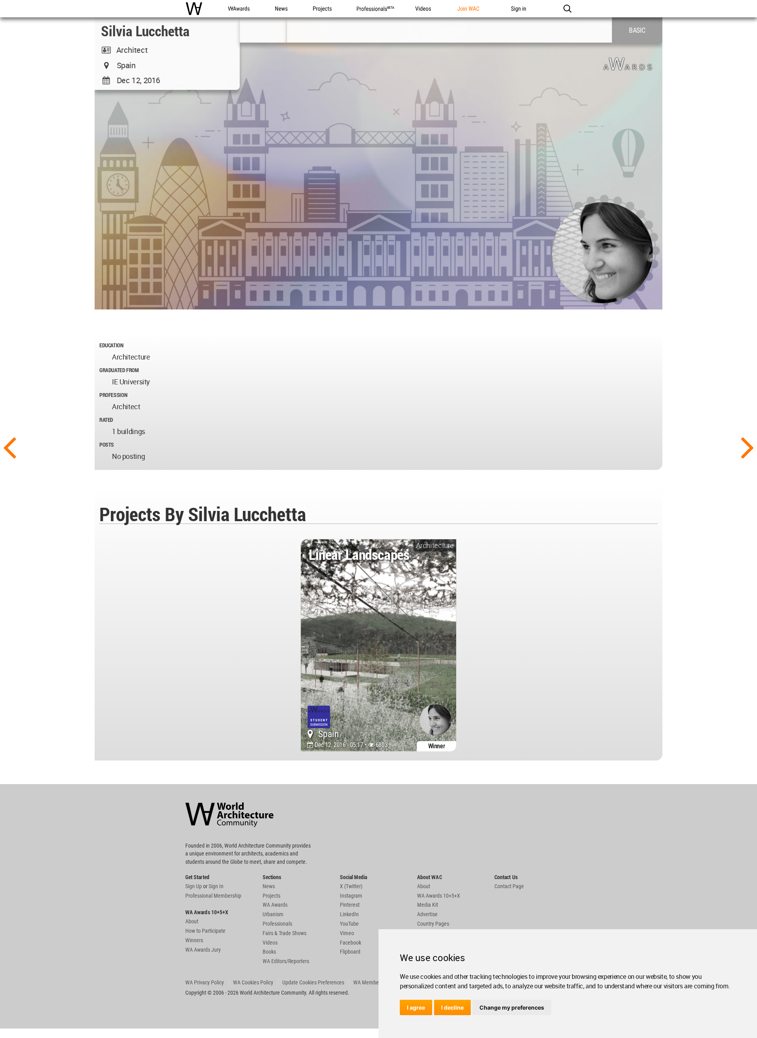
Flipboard (350, 952)
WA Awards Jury (203, 950)
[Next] (747, 447)
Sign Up (193, 886)
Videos (270, 942)
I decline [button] (452, 1007)
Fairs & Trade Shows (284, 933)
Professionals (277, 924)
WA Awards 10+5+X (438, 896)
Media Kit (427, 905)
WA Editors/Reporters (286, 961)
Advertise (427, 914)
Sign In (216, 886)
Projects (271, 896)
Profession (113, 395)
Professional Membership (213, 896)
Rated (106, 419)
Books (269, 952)
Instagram (351, 896)
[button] (567, 8)
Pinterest (350, 905)
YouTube (349, 924)
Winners (194, 940)
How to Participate (205, 931)
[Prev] (9, 447)
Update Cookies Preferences (313, 982)
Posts (106, 444)
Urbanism (273, 914)
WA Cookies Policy (253, 982)
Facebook (350, 942)
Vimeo (347, 933)
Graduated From (119, 370)
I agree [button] (416, 1007)
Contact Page (509, 886)
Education (111, 345)
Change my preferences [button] (511, 1007)
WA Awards (275, 905)
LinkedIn (349, 914)
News (269, 886)
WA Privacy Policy (204, 982)
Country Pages (433, 924)
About (191, 921)
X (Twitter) (351, 886)
